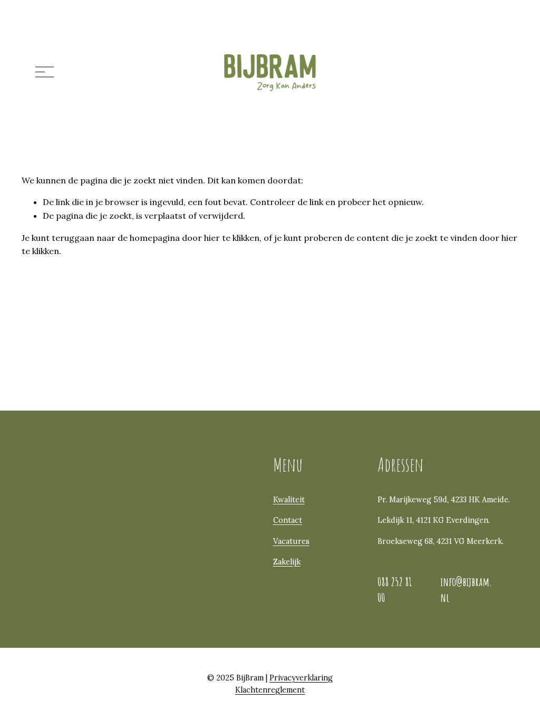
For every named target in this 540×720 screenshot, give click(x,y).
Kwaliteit (289, 499)
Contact (287, 520)
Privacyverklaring (301, 678)
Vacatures (291, 541)
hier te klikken (231, 237)
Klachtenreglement (270, 690)
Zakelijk (287, 562)
